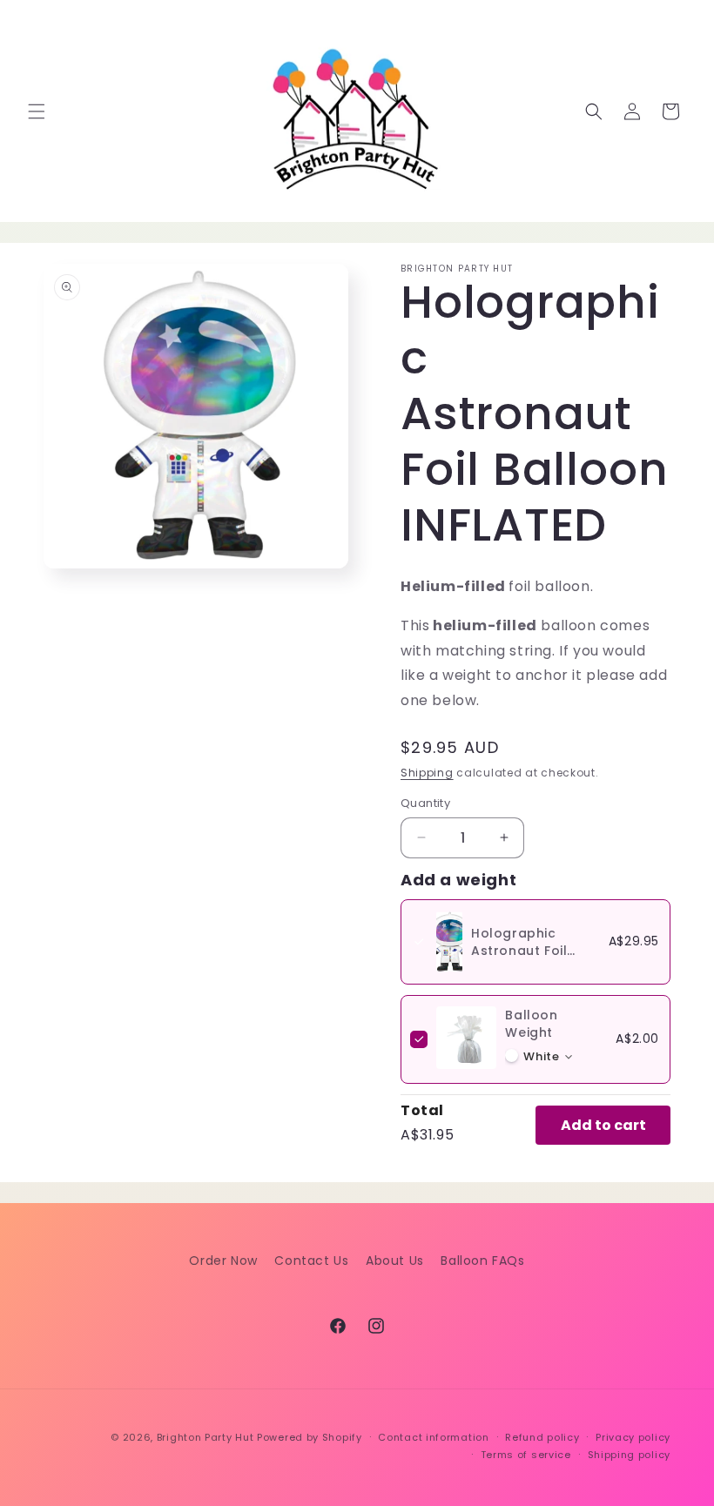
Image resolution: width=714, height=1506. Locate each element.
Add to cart (603, 1125)
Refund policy (542, 1437)
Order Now (223, 1260)
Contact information (433, 1437)
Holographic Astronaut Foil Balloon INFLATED (529, 950)
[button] (36, 111)
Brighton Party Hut (205, 1437)
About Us (395, 1260)
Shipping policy (629, 1455)
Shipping (427, 772)
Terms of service (526, 1455)
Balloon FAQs (482, 1260)
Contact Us (311, 1260)
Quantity (425, 803)
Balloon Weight (531, 1023)
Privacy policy (633, 1437)
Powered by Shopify (309, 1437)
